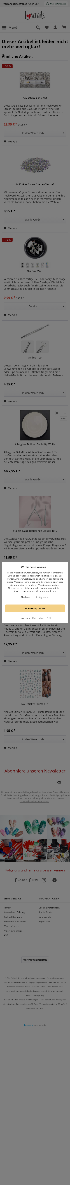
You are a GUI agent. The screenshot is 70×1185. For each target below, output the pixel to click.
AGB (49, 618)
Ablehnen (25, 597)
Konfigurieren (42, 597)
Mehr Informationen (46, 591)
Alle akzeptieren (35, 608)
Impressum (24, 618)
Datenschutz (38, 618)
